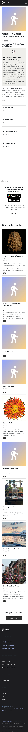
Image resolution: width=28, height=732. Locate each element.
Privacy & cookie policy (7, 721)
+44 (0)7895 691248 (8, 648)
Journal (4, 693)
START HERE (14, 618)
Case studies (5, 680)
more (3, 100)
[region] (14, 167)
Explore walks (6, 661)
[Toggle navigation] (26, 2)
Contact (4, 699)
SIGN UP (14, 214)
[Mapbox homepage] (4, 181)
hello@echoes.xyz (7, 642)
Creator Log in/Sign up (8, 668)
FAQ (3, 696)
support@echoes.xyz (8, 645)
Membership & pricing (8, 664)
